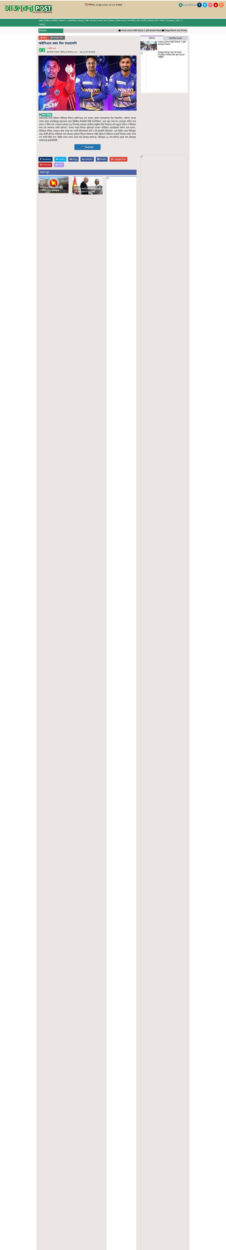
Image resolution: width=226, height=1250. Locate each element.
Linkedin (88, 159)
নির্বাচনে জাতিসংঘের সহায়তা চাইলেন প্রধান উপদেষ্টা (87, 190)
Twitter (61, 159)
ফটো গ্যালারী (141, 20)
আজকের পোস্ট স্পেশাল (155, 20)
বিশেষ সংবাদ (121, 20)
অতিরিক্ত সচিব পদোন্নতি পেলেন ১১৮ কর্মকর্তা (51, 189)
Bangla (193, 5)
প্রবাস (106, 20)
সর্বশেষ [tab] (152, 38)
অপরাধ (99, 20)
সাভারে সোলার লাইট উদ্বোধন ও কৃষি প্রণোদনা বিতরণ (121, 30)
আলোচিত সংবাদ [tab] (175, 38)
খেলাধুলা (80, 20)
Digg (74, 159)
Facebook (46, 159)
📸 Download (87, 147)
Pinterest (46, 164)
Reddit (102, 159)
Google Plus (120, 159)
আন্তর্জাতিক (72, 20)
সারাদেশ (61, 20)
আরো (178, 20)
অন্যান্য (41, 24)
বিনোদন (112, 20)
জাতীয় (47, 20)
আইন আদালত (90, 20)
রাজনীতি (54, 20)
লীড (61, 37)
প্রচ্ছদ (41, 20)
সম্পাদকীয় (131, 20)
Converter (170, 20)
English (186, 5)
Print (60, 164)
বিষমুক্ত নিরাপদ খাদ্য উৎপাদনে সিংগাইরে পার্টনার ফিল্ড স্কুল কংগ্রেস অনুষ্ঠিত (172, 30)
